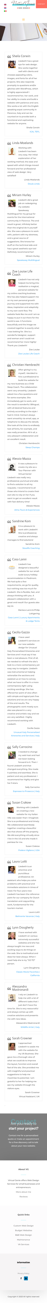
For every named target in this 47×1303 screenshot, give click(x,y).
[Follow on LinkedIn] (26, 1278)
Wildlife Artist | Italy (30, 1027)
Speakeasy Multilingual (28, 260)
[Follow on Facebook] (21, 1278)
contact (23, 1154)
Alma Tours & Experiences (27, 510)
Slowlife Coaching (31, 548)
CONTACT (41, 4)
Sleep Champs (33, 447)
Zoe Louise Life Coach (29, 354)
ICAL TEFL (35, 132)
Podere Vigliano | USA (29, 850)
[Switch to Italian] (5, 11)
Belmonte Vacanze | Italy (27, 916)
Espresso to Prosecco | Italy (26, 791)
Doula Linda (34, 184)
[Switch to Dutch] (5, 7)
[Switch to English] (5, 4)
